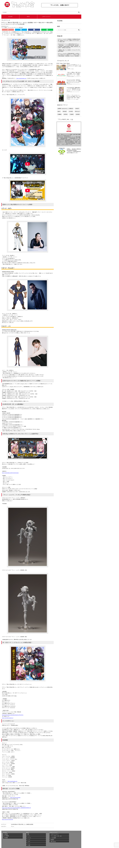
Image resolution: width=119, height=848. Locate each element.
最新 (28, 834)
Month (68, 63)
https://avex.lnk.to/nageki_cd (7, 717)
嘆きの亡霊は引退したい (20, 824)
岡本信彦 (64, 111)
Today (61, 63)
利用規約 (52, 839)
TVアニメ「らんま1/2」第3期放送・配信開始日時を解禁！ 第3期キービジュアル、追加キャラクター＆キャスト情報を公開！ (69, 40)
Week (64, 63)
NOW (57, 63)
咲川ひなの (77, 111)
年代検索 (6, 837)
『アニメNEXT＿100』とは (55, 836)
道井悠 (31, 824)
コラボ (28, 841)
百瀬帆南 (59, 114)
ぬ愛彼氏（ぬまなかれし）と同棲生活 (65, 108)
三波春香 (71, 114)
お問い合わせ (53, 841)
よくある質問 (53, 837)
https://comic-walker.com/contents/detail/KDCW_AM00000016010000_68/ (16, 807)
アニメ (12, 826)
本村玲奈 (65, 114)
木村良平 (77, 108)
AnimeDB (10, 16)
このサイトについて (46, 16)
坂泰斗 (59, 111)
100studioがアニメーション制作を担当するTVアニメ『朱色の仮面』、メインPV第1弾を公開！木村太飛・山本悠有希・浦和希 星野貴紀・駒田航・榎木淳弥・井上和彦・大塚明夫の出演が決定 (69, 45)
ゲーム (28, 843)
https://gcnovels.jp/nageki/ (15, 797)
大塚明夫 (28, 824)
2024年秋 (13, 824)
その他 (28, 845)
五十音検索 (6, 835)
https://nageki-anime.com (21, 78)
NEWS (28, 16)
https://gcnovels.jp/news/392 (7, 819)
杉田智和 (77, 114)
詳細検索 (6, 834)
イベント (29, 837)
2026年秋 (71, 111)
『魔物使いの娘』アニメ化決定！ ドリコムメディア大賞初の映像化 (69, 50)
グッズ (28, 839)
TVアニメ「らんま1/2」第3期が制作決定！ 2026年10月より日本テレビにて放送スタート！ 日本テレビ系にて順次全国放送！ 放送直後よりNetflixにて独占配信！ (69, 54)
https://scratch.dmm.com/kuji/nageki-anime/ (10, 472)
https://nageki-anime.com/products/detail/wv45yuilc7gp (12, 714)
